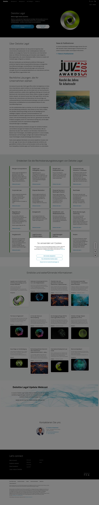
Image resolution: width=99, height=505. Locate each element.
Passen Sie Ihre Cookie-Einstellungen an (49, 262)
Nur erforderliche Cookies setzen (49, 259)
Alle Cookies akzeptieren (49, 256)
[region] (49, 252)
